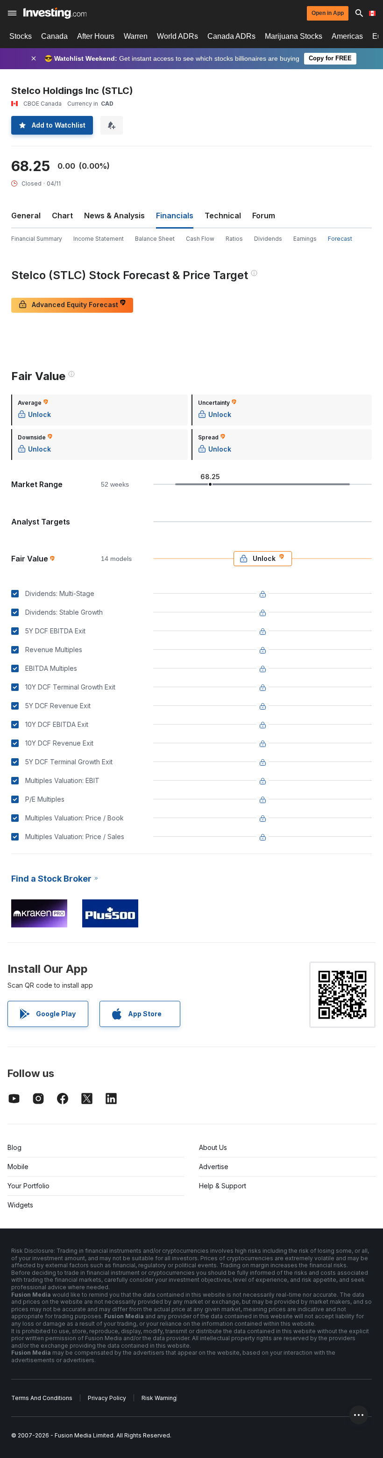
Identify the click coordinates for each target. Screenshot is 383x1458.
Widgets (20, 1205)
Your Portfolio (28, 1186)
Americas (347, 36)
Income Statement (98, 238)
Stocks (20, 36)
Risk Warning (159, 1397)
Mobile (17, 1167)
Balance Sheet (155, 238)
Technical (223, 215)
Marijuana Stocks (293, 36)
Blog (14, 1147)
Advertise (213, 1167)
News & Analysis (114, 215)
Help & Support (222, 1186)
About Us (213, 1147)
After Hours (95, 36)
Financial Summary (36, 238)
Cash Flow (200, 238)
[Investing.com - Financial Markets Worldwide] (54, 13)
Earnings (305, 238)
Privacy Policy (107, 1397)
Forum (263, 215)
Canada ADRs (231, 36)
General (26, 215)
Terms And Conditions (41, 1397)
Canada (54, 36)
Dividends (268, 238)
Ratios (234, 238)
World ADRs (177, 36)
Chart (62, 215)
